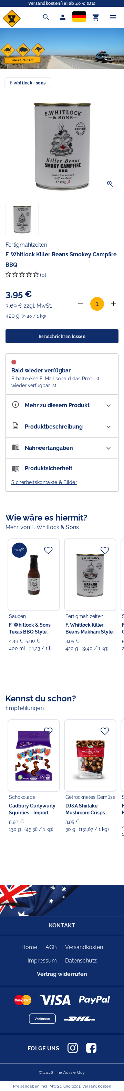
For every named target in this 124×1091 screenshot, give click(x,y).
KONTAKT (62, 925)
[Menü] (113, 17)
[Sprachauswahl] (79, 17)
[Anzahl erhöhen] (113, 304)
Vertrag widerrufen (62, 974)
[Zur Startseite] (12, 25)
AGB (51, 947)
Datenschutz (81, 960)
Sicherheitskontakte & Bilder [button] (44, 482)
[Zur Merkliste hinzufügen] (48, 550)
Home (29, 947)
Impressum (42, 960)
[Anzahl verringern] (80, 304)
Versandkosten (84, 947)
